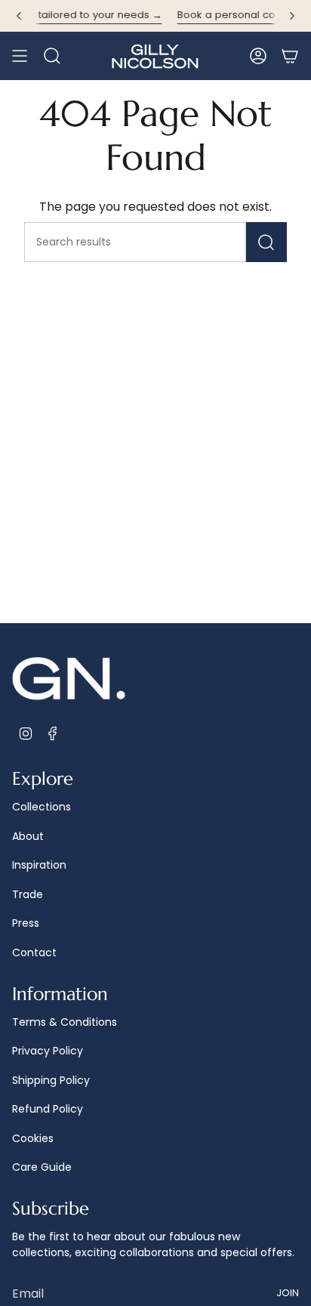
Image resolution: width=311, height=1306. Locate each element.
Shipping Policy (51, 1080)
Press (25, 923)
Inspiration (39, 864)
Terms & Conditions (64, 1022)
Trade (27, 894)
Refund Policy (47, 1108)
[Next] (292, 16)
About (28, 836)
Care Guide (42, 1167)
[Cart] (290, 56)
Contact (34, 952)
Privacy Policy (47, 1050)
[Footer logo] (68, 679)
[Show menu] (20, 56)
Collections (41, 806)
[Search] (266, 242)
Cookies (33, 1138)
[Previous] (19, 16)
